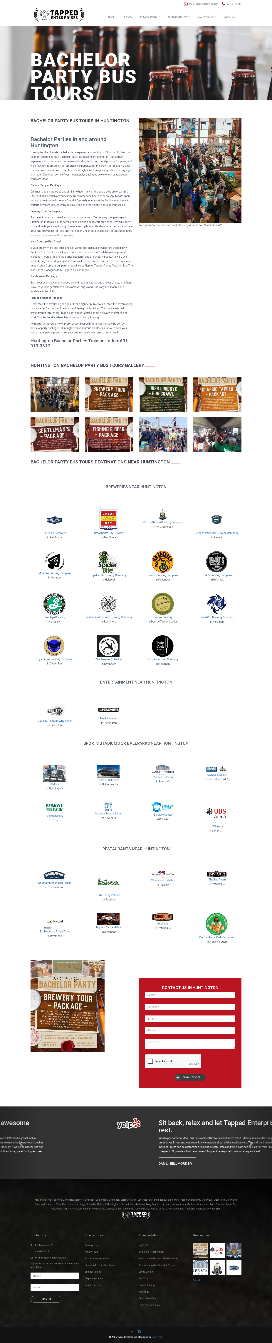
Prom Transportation (149, 1300)
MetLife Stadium (217, 774)
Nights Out (144, 1240)
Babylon (58, 1195)
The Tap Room (217, 879)
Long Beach (152, 1200)
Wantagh (178, 1204)
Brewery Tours (92, 1240)
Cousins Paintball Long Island (55, 720)
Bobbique (163, 923)
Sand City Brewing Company (217, 617)
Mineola (201, 1200)
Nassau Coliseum (109, 780)
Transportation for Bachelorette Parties (159, 1254)
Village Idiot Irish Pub (163, 880)
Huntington (113, 1200)
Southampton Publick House (54, 882)
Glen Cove (207, 1195)
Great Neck (219, 1195)
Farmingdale (158, 1195)
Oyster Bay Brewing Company (54, 659)
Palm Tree (157, 1332)
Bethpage (90, 1195)
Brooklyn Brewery (55, 617)
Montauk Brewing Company (55, 573)
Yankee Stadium (163, 777)
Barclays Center (163, 814)
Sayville (109, 1204)
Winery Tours (91, 1247)
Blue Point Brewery (55, 533)
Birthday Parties (93, 1267)
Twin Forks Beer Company (163, 659)
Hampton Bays (53, 1200)
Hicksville (91, 1200)
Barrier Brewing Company (163, 575)
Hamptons (67, 1200)
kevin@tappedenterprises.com (50, 1253)
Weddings (144, 1287)
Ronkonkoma (97, 1204)
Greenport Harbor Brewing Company (217, 533)
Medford (191, 1200)
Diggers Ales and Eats (109, 927)
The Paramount (109, 718)
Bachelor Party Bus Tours (98, 1254)
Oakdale (220, 1200)
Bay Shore (68, 1195)
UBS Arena (217, 826)
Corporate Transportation (151, 1247)
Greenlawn (231, 1195)
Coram (123, 1195)
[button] (20, 1140)
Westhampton (213, 1204)
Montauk (210, 1200)
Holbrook (101, 1200)
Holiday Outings (147, 1280)
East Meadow (144, 1195)
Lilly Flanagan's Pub (109, 895)
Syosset (153, 1204)
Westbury (200, 1204)
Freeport (184, 1195)
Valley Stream (166, 1204)
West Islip (189, 1204)
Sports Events (146, 1267)
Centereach (102, 1195)
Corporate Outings (94, 1274)
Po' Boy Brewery (163, 617)
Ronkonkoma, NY (44, 1240)
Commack (114, 1195)
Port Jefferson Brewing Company (163, 522)
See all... (197, 1276)
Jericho (129, 1200)
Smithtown (127, 1204)
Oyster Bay (230, 1200)
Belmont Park (55, 815)
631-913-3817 (42, 1247)
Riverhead (84, 1204)
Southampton (141, 1204)
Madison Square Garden (109, 813)
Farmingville (172, 1195)
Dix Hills (132, 1195)
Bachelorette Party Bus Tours (100, 1260)
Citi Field (55, 784)
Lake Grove (139, 1200)
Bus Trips (143, 1274)
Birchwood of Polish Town (55, 931)
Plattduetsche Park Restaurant (217, 937)
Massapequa (179, 1200)
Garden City (195, 1195)
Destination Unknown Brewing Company (108, 617)
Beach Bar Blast (93, 1280)
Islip (122, 1200)
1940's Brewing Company (217, 575)
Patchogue (57, 1204)
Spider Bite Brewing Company (109, 575)
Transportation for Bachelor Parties (157, 1260)
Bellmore (79, 1195)
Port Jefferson (71, 1204)
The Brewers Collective (108, 659)
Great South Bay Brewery (109, 533)
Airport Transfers (147, 1294)
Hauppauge (79, 1200)
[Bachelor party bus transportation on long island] (55, 394)
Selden (117, 1204)
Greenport (40, 1200)
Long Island (165, 1200)
